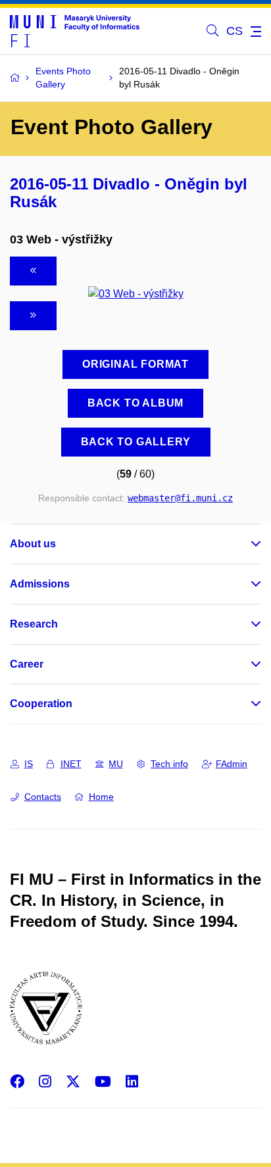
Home (101, 796)
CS (234, 30)
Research (34, 624)
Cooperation (41, 703)
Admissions (40, 583)
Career (26, 664)
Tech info (169, 763)
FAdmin (231, 763)
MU (116, 763)
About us (33, 543)
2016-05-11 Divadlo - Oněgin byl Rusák (128, 193)
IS (28, 763)
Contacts (42, 796)
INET (71, 763)
